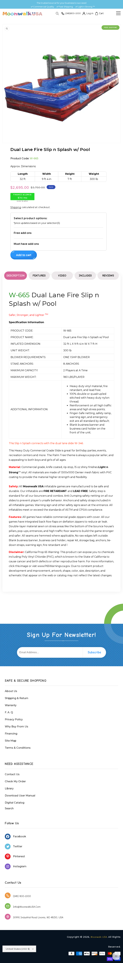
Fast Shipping (66, 6)
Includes (85, 275)
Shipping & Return (16, 698)
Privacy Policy (14, 719)
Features (39, 275)
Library (9, 788)
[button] (57, 13)
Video (62, 275)
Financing (11, 733)
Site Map (10, 740)
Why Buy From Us (16, 726)
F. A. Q (9, 712)
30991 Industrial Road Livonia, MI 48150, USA (38, 917)
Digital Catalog (14, 802)
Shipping (15, 207)
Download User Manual (20, 795)
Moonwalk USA (99, 937)
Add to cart (23, 255)
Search (9, 808)
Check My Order (15, 781)
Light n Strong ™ (86, 6)
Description (16, 275)
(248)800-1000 (73, 13)
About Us (11, 691)
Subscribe (94, 652)
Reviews (108, 275)
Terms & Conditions (18, 747)
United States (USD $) (18, 949)
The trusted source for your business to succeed (61, 3)
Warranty (10, 705)
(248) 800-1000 (22, 896)
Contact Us (12, 774)
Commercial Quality (43, 6)
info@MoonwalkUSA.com (27, 906)
